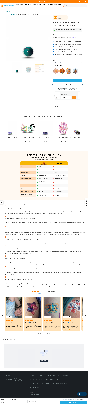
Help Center (40, 379)
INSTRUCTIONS (30, 7)
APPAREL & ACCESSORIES (47, 4)
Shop (45, 375)
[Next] (48, 38)
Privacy (47, 383)
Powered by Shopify (34, 394)
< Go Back (8, 11)
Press (32, 379)
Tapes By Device (19, 4)
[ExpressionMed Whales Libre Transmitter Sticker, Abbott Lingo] (28, 38)
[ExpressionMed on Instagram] (16, 379)
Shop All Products (13, 14)
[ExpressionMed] (7, 6)
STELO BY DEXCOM (57, 4)
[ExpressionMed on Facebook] (7, 379)
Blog (59, 375)
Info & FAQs (52, 375)
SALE (36, 7)
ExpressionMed (37, 392)
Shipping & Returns (52, 379)
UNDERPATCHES (28, 4)
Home (7, 14)
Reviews (39, 375)
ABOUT (42, 7)
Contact (65, 375)
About (32, 375)
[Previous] (7, 38)
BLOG (39, 7)
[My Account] (79, 1)
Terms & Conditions (37, 383)
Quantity (55, 60)
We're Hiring (34, 387)
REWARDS (48, 7)
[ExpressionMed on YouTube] (11, 379)
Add (77, 97)
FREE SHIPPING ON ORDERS (44, 1)
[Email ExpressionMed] (20, 379)
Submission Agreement (59, 383)
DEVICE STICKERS (37, 4)
